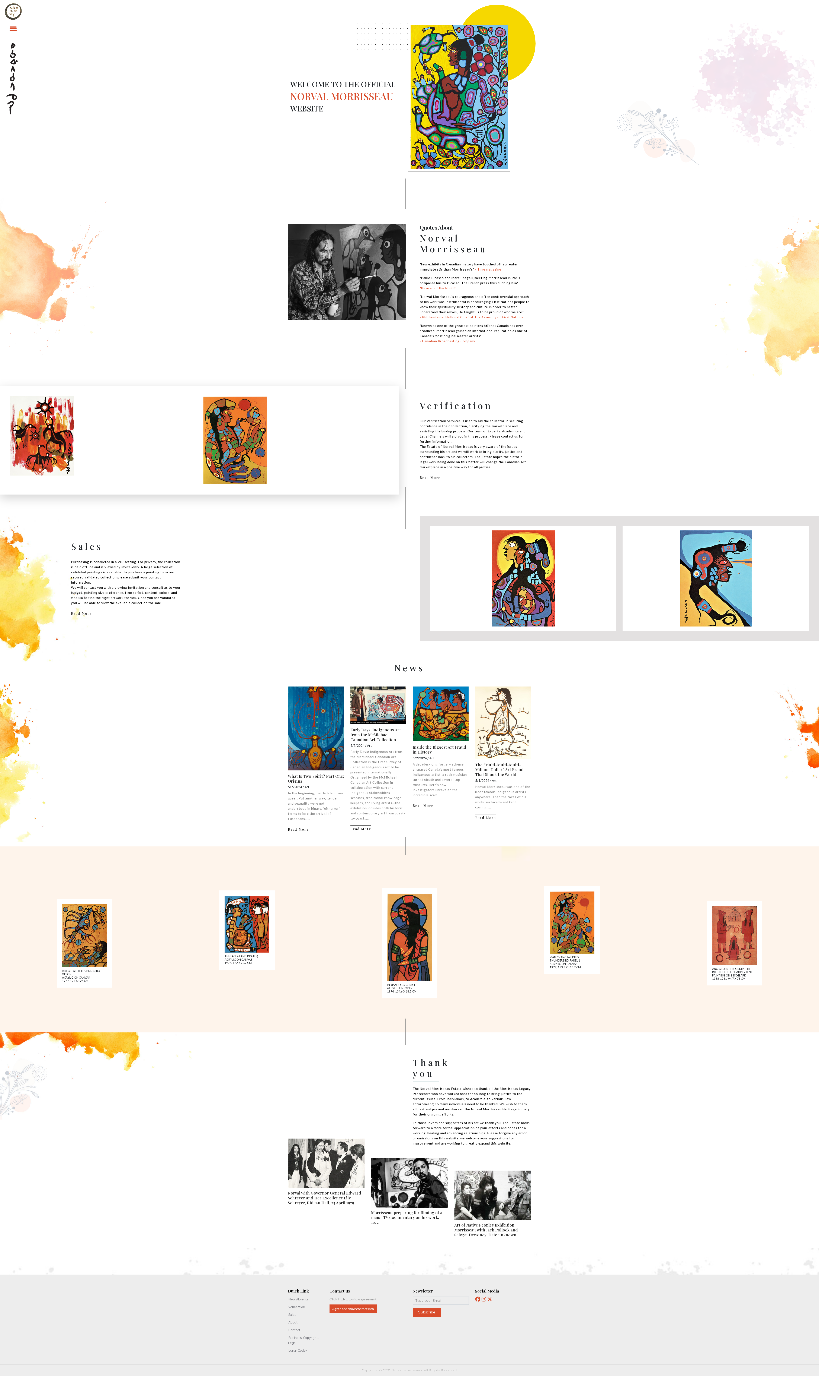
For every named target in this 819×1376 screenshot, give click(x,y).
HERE (343, 1299)
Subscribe (426, 1312)
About (293, 1322)
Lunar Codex (297, 1351)
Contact (294, 1330)
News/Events (298, 1299)
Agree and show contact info (353, 1309)
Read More (430, 477)
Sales (292, 1315)
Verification (296, 1307)
